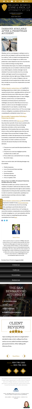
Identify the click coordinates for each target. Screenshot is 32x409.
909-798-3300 (16, 16)
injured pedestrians (23, 202)
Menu (26, 1)
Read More (16, 356)
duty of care (20, 120)
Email (12, 1)
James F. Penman (8, 309)
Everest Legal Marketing (22, 394)
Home (4, 1)
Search (19, 1)
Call (8, 1)
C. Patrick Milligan (9, 301)
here (25, 113)
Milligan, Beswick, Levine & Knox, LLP (12, 88)
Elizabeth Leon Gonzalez (11, 312)
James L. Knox (7, 305)
